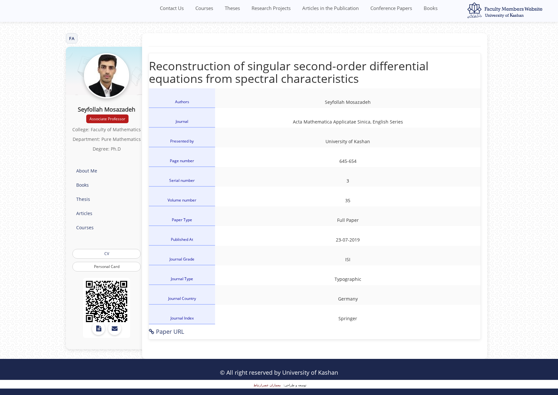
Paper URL (169, 331)
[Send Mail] (114, 328)
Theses (232, 8)
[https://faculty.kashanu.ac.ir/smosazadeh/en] (106, 301)
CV (106, 253)
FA (71, 38)
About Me (86, 171)
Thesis (83, 199)
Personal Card (106, 266)
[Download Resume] (98, 328)
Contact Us (172, 8)
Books (431, 8)
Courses (204, 8)
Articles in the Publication (330, 8)
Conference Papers (391, 8)
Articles (84, 213)
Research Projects (271, 8)
